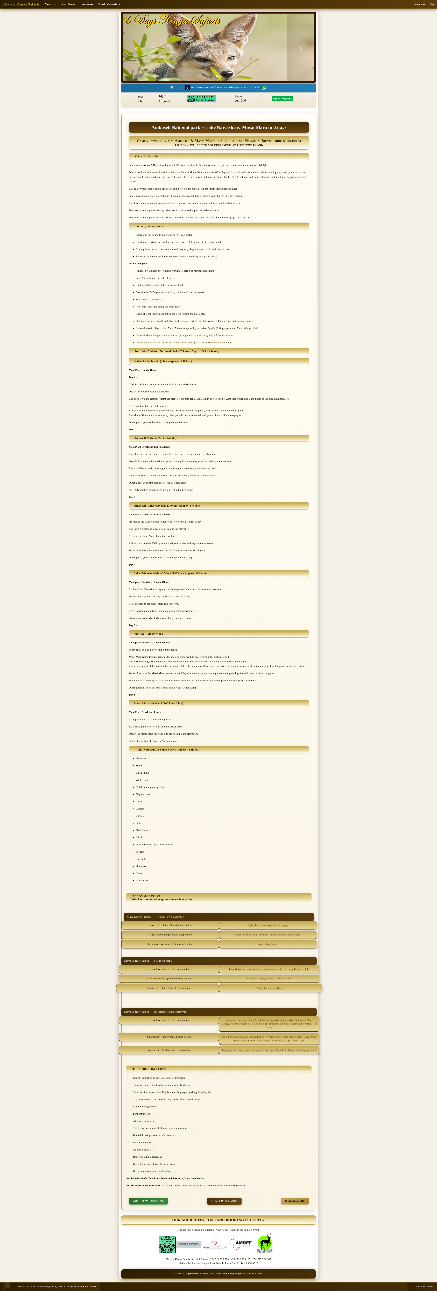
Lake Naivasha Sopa (240, 969)
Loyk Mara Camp (238, 1023)
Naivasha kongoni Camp (270, 988)
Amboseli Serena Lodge (276, 925)
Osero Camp (282, 1036)
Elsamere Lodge (255, 978)
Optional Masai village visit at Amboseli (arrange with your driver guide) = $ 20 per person (184, 335)
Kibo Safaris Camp (290, 934)
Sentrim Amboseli (269, 934)
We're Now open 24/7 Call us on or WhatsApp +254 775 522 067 (226, 87)
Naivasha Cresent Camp (278, 978)
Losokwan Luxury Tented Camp (288, 1040)
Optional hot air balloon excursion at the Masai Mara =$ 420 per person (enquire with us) (183, 342)
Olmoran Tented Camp (262, 1050)
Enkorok (226, 1050)
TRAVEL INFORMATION (224, 1201)
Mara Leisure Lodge (253, 1036)
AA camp (270, 1036)
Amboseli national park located (157, 172)
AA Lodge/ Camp (267, 944)
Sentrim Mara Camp (258, 1040)
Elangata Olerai (240, 1050)
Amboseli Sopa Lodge (247, 934)
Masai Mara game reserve (149, 299)
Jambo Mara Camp (306, 1050)
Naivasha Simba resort (264, 969)
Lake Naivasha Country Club (293, 969)
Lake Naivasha (239, 172)
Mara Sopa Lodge (231, 1036)
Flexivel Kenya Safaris (21, 4)
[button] (50, 4)
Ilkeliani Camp (277, 1023)
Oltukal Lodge (254, 925)
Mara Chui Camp (285, 1050)
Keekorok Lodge (284, 1020)
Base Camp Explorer (296, 1023)
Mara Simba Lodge (258, 1023)
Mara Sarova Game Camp (240, 1020)
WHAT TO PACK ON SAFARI (148, 1201)
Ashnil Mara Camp (265, 1020)
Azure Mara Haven (299, 1036)
